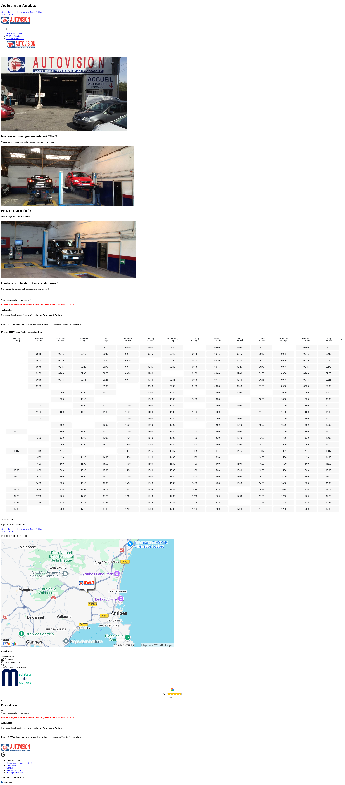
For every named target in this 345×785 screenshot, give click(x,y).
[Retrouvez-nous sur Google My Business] (3, 756)
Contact (9, 768)
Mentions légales (13, 770)
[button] (3, 26)
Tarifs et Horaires (13, 36)
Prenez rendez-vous (14, 34)
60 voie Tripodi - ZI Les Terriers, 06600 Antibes (21, 12)
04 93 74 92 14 (7, 14)
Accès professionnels (15, 773)
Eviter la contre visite (15, 38)
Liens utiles (11, 765)
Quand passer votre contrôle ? (19, 763)
